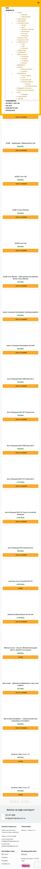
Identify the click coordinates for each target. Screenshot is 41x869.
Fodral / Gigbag (26, 75)
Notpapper (24, 94)
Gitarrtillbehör (22, 21)
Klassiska (24, 14)
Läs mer (20, 588)
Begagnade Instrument (25, 88)
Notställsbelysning (31, 86)
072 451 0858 (10, 815)
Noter (19, 92)
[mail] (5, 2)
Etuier (23, 77)
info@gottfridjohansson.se (15, 818)
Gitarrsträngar (22, 19)
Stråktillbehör (22, 52)
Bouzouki (24, 33)
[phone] (2, 2)
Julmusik (20, 98)
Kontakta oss (6, 864)
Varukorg (4, 857)
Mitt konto (5, 854)
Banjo (23, 27)
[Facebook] (7, 2)
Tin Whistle (24, 61)
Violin (23, 44)
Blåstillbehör (21, 65)
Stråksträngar (22, 50)
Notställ (27, 84)
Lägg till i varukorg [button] (21, 117)
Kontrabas (24, 48)
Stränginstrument (23, 23)
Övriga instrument (23, 40)
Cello (23, 46)
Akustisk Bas (25, 31)
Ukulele (23, 25)
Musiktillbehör (22, 73)
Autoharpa (24, 35)
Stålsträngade (25, 17)
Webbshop (10, 10)
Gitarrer (20, 12)
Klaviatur (20, 67)
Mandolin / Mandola (27, 29)
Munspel (24, 63)
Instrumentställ (26, 80)
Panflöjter (24, 59)
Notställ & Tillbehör (27, 82)
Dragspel (24, 71)
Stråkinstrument (23, 42)
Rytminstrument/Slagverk (26, 90)
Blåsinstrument (22, 54)
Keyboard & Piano (27, 69)
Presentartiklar (22, 96)
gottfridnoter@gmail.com (10, 846)
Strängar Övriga (22, 38)
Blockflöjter (25, 56)
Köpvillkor (10, 110)
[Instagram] (10, 2)
